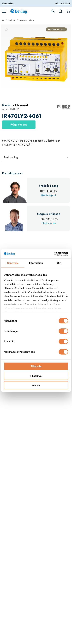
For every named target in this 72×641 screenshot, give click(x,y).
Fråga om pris (18, 124)
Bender (7, 105)
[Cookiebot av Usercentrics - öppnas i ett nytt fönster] (53, 253)
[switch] (63, 331)
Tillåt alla (36, 366)
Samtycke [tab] (13, 263)
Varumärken (8, 3)
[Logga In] (53, 11)
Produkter (12, 20)
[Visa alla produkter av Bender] (63, 107)
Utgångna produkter (27, 20)
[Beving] (18, 12)
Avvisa (36, 385)
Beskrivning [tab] (11, 157)
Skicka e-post (48, 195)
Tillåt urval (36, 375)
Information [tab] (36, 263)
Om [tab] (59, 263)
